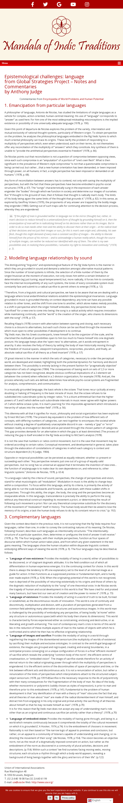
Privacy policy (68, 798)
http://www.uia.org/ (42, 782)
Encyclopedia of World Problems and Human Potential (73, 99)
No (57, 798)
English (96, 800)
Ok (50, 798)
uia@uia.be (18, 782)
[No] (119, 794)
